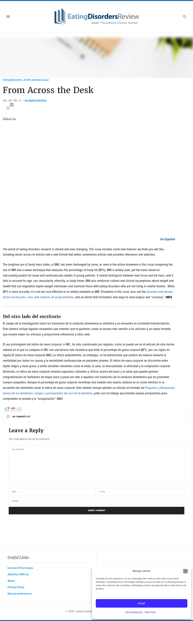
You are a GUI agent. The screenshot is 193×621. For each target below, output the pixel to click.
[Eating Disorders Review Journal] (97, 17)
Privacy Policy (150, 612)
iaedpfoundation (36, 101)
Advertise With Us (18, 574)
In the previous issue (36, 80)
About (11, 581)
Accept (141, 603)
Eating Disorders (13, 80)
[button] (185, 571)
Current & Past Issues (20, 568)
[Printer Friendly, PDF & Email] (13, 409)
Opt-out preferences (134, 612)
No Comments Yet (21, 416)
